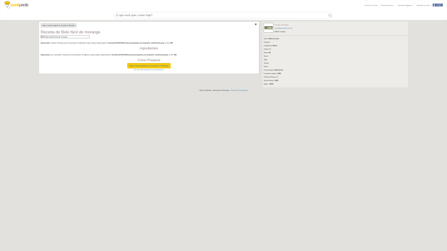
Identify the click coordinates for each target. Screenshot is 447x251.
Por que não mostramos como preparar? (149, 70)
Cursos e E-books (371, 5)
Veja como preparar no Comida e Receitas (149, 66)
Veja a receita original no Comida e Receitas (58, 25)
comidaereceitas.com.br (283, 28)
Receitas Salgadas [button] (405, 5)
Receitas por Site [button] (423, 5)
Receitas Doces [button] (387, 5)
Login (439, 5)
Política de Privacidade (239, 90)
